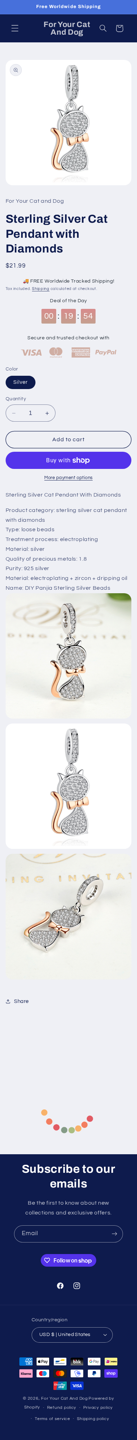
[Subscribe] (114, 1233)
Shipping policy (93, 1419)
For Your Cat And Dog (64, 1398)
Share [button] (21, 1001)
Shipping (41, 289)
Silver (20, 382)
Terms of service (52, 1419)
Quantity (16, 398)
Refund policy (62, 1408)
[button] (15, 28)
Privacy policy (98, 1408)
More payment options (68, 478)
